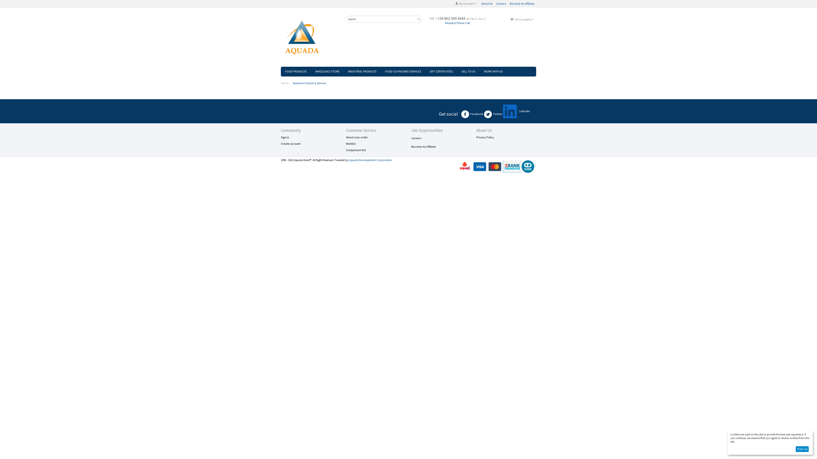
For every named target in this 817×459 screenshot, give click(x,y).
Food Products (296, 71)
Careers (501, 4)
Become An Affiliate (522, 4)
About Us (487, 4)
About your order (357, 137)
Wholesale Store (327, 71)
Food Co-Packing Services (403, 71)
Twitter (497, 114)
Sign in (285, 137)
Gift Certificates (441, 71)
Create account (290, 144)
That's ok (802, 449)
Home (285, 83)
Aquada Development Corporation (370, 160)
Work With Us (493, 71)
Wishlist (351, 144)
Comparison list (356, 150)
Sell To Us (468, 71)
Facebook (476, 114)
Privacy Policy (485, 137)
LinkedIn (524, 111)
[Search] (419, 19)
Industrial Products (362, 71)
